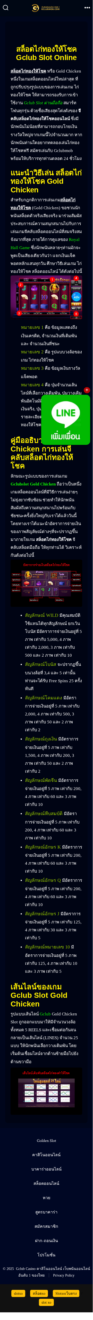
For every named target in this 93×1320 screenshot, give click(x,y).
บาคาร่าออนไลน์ (46, 1169)
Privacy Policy (63, 1275)
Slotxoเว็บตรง (66, 1293)
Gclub (45, 1014)
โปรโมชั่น (46, 1255)
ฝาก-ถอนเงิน (46, 1241)
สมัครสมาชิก (46, 1226)
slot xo (46, 1302)
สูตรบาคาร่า (46, 1212)
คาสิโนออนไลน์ (46, 1155)
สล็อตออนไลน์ (46, 1183)
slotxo (18, 1293)
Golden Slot (46, 1140)
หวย (46, 1198)
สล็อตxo (39, 1293)
